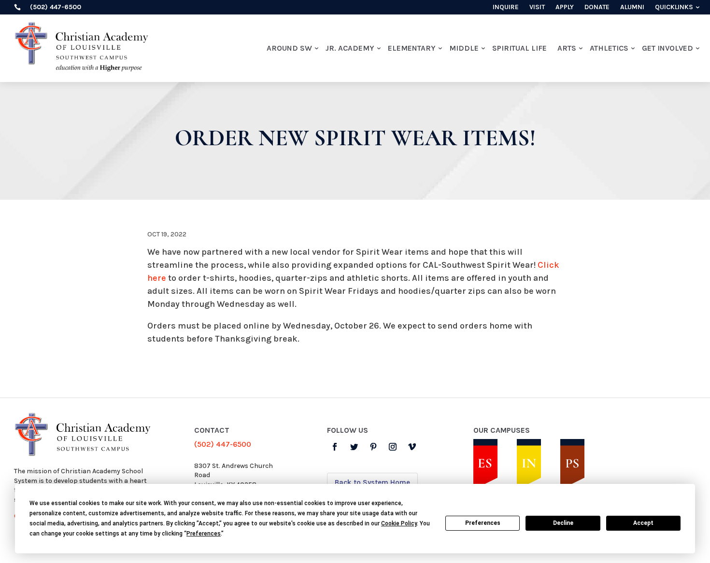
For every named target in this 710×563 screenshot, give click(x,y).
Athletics (609, 48)
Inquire (506, 7)
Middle (464, 48)
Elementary (412, 48)
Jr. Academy (350, 48)
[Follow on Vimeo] (412, 446)
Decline (563, 523)
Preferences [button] (203, 533)
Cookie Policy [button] (399, 523)
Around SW (289, 48)
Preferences (482, 523)
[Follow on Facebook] (334, 446)
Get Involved (667, 48)
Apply (564, 7)
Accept (643, 523)
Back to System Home (372, 482)
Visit (537, 7)
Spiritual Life (519, 48)
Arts (566, 48)
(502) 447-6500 (222, 444)
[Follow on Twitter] (354, 446)
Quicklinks (674, 7)
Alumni (632, 7)
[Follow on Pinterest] (373, 446)
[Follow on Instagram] (392, 446)
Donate (597, 7)
